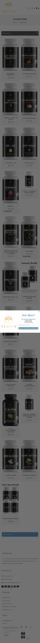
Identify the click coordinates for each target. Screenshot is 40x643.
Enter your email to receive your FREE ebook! (28, 328)
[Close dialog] (39, 311)
